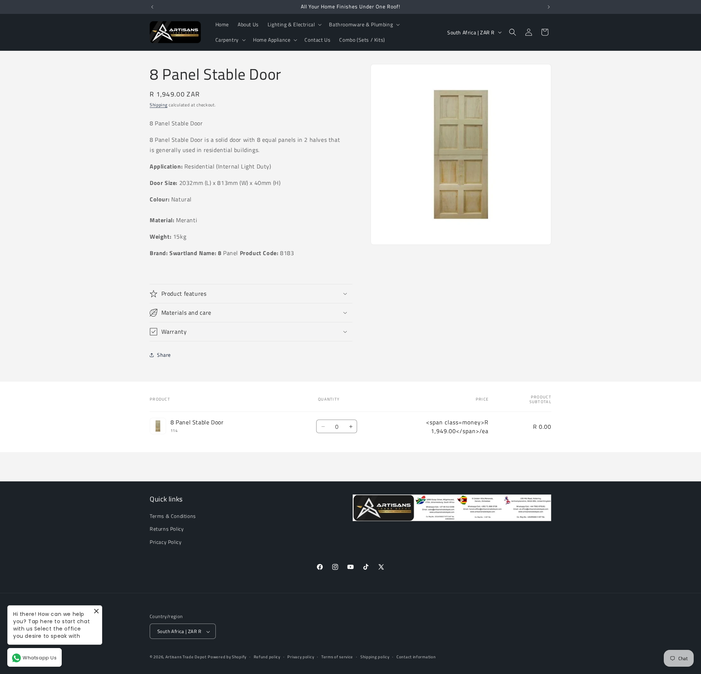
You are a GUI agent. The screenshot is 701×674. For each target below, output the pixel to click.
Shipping (159, 104)
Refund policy (267, 657)
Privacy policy (300, 657)
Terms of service (337, 657)
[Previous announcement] (152, 7)
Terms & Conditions (173, 516)
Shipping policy (375, 657)
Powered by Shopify (227, 657)
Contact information (416, 657)
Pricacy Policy (165, 542)
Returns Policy (167, 529)
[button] (294, 24)
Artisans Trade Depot (186, 657)
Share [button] (164, 355)
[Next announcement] (549, 7)
